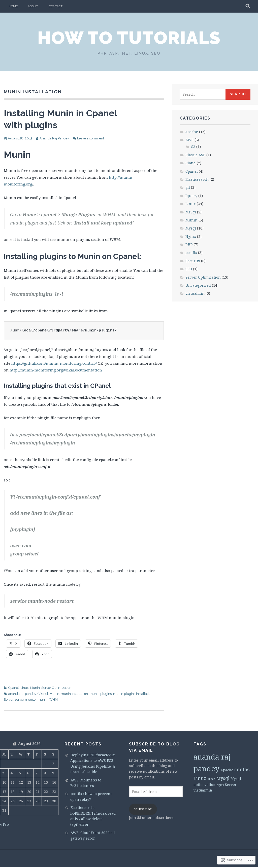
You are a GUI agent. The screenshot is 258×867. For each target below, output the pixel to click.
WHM (53, 699)
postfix (191, 252)
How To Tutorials (129, 37)
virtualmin (195, 293)
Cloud (190, 163)
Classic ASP (195, 155)
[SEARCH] (248, 6)
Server (8, 699)
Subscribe (143, 809)
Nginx (190, 236)
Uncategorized (198, 285)
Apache (226, 770)
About (33, 6)
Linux (24, 688)
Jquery (191, 195)
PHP (189, 244)
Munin (35, 688)
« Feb (4, 824)
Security (192, 260)
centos (242, 769)
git (187, 187)
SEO (188, 269)
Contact (55, 6)
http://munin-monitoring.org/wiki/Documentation (56, 369)
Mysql (190, 228)
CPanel (43, 694)
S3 (193, 146)
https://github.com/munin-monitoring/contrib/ (54, 363)
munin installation (74, 694)
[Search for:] (203, 94)
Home (13, 6)
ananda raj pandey (22, 694)
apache (191, 131)
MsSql (190, 212)
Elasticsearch (197, 179)
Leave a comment (90, 138)
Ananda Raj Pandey (54, 138)
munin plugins (100, 694)
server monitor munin (31, 699)
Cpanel (13, 688)
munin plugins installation (132, 694)
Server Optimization (56, 688)
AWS (189, 139)
